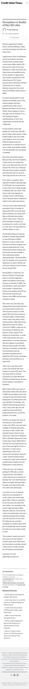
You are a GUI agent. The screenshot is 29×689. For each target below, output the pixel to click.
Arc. (12, 683)
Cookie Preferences (21, 684)
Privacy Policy (11, 684)
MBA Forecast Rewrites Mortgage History (12, 617)
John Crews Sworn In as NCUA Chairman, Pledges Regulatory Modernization (14, 602)
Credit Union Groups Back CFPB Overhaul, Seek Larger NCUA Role (13, 610)
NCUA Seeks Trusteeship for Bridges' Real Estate (14, 596)
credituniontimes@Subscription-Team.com (14, 672)
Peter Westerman (13, 29)
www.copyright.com (8, 579)
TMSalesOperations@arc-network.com (13, 583)
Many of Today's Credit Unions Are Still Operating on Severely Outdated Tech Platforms (13, 634)
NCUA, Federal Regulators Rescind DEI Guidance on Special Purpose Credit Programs (13, 624)
